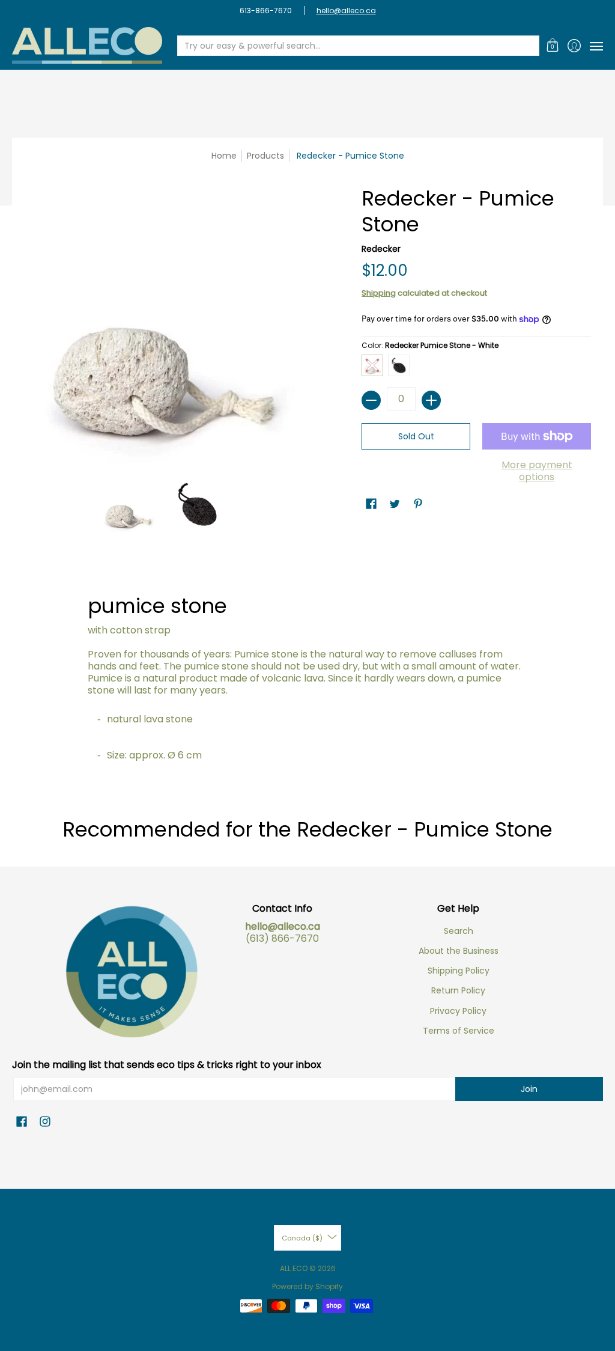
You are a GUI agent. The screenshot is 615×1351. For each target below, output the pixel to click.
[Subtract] (371, 400)
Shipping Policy (458, 971)
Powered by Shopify (307, 1286)
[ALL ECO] (87, 45)
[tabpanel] (308, 672)
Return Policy (458, 990)
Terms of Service (458, 1031)
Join (529, 1089)
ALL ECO (294, 1268)
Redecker (381, 249)
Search (458, 931)
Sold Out (416, 436)
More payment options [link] (536, 471)
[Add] (431, 400)
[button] (552, 45)
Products (265, 156)
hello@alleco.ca (346, 10)
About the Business (458, 951)
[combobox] (349, 45)
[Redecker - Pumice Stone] (128, 504)
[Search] (529, 45)
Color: (430, 345)
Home (224, 156)
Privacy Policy (458, 1011)
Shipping (379, 293)
